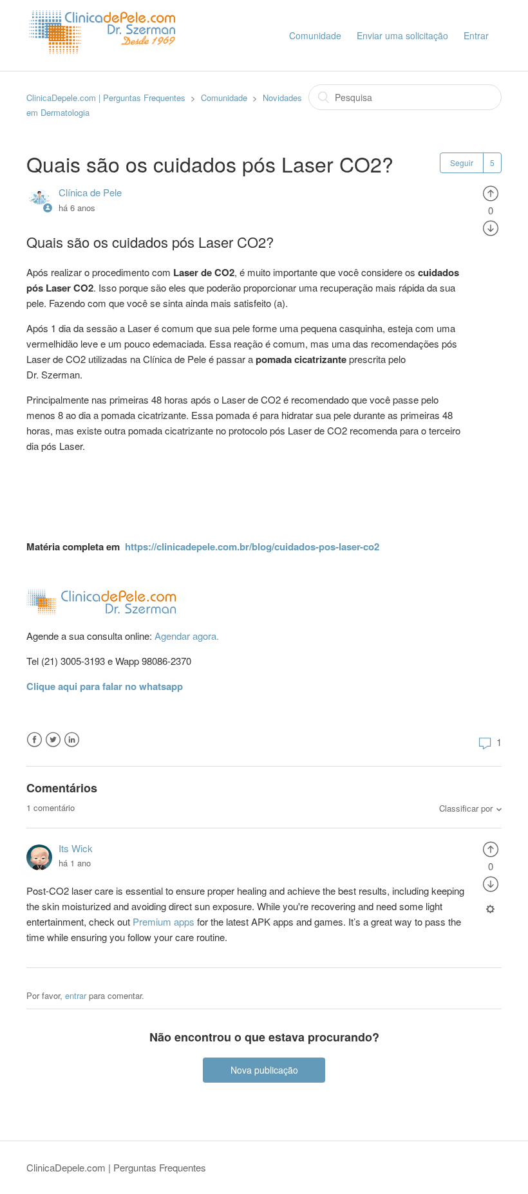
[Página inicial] (105, 64)
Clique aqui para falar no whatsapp (104, 686)
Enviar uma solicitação (402, 35)
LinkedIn (72, 740)
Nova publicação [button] (264, 1069)
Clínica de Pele (90, 192)
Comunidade (315, 35)
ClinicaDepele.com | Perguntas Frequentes (105, 97)
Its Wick (76, 848)
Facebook (34, 740)
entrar (75, 995)
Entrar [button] (476, 35)
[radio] (490, 192)
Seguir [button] (461, 162)
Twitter (53, 740)
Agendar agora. (187, 635)
